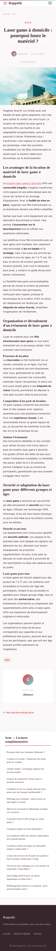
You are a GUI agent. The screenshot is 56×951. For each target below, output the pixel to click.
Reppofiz (12, 3)
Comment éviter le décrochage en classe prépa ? (25, 820)
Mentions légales (22, 933)
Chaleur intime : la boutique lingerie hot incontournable (25, 770)
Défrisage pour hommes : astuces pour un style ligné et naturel (26, 800)
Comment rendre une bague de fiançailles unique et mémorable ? (26, 847)
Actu (14, 14)
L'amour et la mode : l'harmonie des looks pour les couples (26, 760)
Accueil (6, 14)
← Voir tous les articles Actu (18, 712)
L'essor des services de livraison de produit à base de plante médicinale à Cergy (27, 857)
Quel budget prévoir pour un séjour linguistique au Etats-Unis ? (23, 877)
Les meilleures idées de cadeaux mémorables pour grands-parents (28, 837)
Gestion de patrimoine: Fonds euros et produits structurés (24, 780)
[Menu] (50, 3)
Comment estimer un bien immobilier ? (25, 829)
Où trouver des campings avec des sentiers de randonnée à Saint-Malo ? (28, 867)
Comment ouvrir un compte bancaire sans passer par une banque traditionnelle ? (26, 790)
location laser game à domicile (23, 183)
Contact (38, 933)
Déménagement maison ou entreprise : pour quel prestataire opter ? (27, 887)
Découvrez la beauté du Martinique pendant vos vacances (27, 810)
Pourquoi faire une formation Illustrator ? (26, 752)
